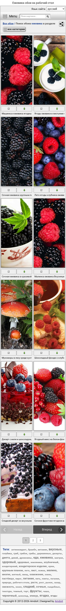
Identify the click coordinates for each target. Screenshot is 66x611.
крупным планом (12, 570)
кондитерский (9, 566)
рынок (49, 582)
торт (26, 591)
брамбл (32, 549)
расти (34, 582)
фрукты (35, 591)
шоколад (23, 595)
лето (27, 570)
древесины (26, 557)
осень (48, 574)
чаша (46, 591)
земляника (36, 562)
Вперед (47, 529)
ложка (41, 570)
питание (28, 578)
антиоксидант (18, 549)
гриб (15, 553)
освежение (36, 574)
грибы (32, 553)
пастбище (8, 578)
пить (37, 578)
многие (6, 574)
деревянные (44, 553)
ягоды (53, 595)
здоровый (9, 562)
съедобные (53, 587)
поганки (54, 578)
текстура (7, 591)
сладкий (28, 586)
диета (6, 557)
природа (6, 582)
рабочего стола (21, 582)
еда (35, 557)
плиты (45, 578)
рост (41, 582)
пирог (18, 578)
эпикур (34, 595)
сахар (57, 582)
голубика (7, 553)
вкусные (55, 549)
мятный (16, 574)
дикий (14, 557)
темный (17, 591)
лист (34, 570)
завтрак (58, 557)
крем (51, 566)
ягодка (44, 595)
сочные (41, 586)
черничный (9, 595)
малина (52, 570)
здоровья (23, 562)
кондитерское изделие (33, 566)
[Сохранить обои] (24, 108)
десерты (57, 553)
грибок (23, 553)
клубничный (51, 562)
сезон (19, 587)
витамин (42, 549)
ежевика (46, 557)
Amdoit (59, 601)
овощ (25, 574)
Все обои (8, 23)
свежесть (8, 586)
